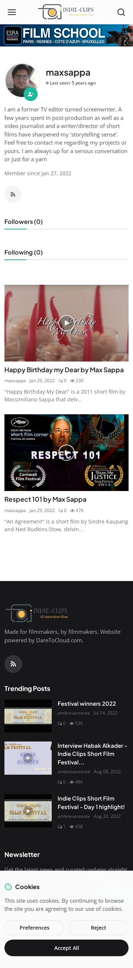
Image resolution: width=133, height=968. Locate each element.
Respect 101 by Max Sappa (45, 499)
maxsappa (15, 380)
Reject (98, 927)
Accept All (66, 947)
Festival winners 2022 (87, 703)
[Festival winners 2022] (28, 716)
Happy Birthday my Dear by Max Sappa (64, 370)
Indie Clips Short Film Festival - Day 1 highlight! (91, 802)
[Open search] (121, 12)
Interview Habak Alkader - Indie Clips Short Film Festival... (92, 753)
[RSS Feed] (12, 194)
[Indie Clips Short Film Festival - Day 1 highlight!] (28, 810)
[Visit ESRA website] (66, 35)
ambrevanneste (74, 713)
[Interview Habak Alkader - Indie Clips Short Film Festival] (28, 758)
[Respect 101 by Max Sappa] (66, 452)
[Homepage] (66, 12)
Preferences (35, 927)
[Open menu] (12, 12)
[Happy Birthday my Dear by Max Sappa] (66, 323)
